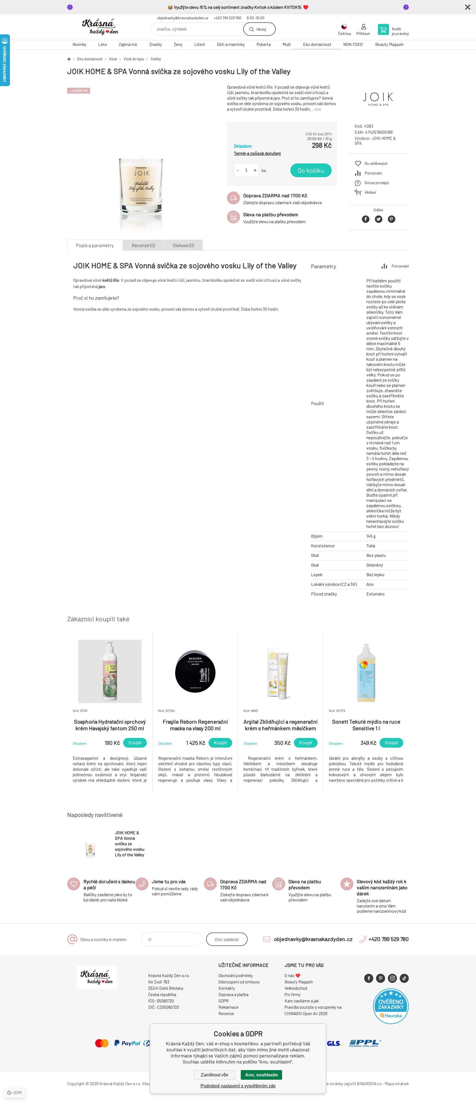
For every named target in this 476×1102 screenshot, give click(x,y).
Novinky (79, 44)
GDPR (223, 1000)
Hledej (261, 29)
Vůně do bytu (134, 59)
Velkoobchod (296, 988)
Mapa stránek (397, 1083)
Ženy (178, 44)
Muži (287, 44)
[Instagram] (392, 978)
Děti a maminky (231, 44)
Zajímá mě (128, 44)
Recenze (226, 1013)
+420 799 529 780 (227, 18)
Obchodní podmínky (235, 975)
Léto (102, 44)
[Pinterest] (380, 978)
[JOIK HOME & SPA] (378, 114)
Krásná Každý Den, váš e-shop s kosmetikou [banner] (100, 27)
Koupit (135, 742)
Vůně (113, 59)
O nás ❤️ (293, 975)
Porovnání (373, 173)
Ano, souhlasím (261, 1075)
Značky (155, 44)
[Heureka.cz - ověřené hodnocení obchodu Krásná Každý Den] (391, 1022)
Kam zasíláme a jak (302, 1000)
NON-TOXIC (353, 44)
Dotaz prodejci (377, 182)
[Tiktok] (404, 978)
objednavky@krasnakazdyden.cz (182, 18)
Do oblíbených (376, 163)
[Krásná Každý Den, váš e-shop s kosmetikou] (69, 59)
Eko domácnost (317, 44)
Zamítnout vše (214, 1075)
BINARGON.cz (369, 1083)
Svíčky (156, 59)
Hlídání (370, 192)
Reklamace (228, 1007)
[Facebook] (368, 978)
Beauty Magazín (389, 44)
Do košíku (311, 170)
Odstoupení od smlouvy (239, 981)
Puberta (264, 44)
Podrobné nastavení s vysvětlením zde (238, 1086)
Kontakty (226, 988)
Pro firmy (293, 994)
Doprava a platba (233, 994)
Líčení (199, 44)
